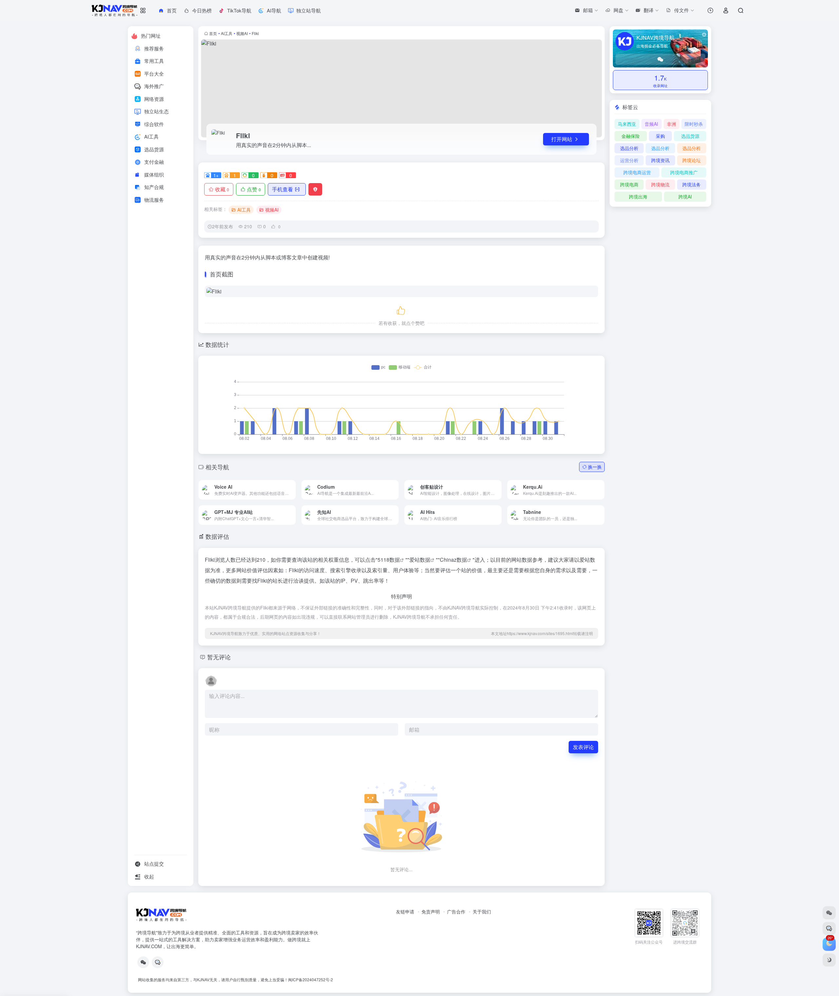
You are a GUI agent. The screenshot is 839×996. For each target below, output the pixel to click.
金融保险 (630, 136)
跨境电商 (629, 184)
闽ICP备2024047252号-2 (310, 979)
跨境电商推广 (684, 172)
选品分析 (629, 148)
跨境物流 (660, 184)
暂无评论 (219, 656)
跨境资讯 (660, 160)
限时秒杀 (694, 124)
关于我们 (482, 911)
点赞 (254, 189)
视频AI (242, 33)
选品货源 (690, 136)
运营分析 (629, 160)
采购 (660, 136)
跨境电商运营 (637, 172)
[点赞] (401, 309)
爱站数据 (419, 559)
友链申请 (405, 911)
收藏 (222, 189)
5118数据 (389, 559)
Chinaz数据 (453, 559)
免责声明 (430, 911)
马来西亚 (627, 124)
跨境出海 (638, 196)
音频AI (651, 124)
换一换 (595, 466)
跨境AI (685, 196)
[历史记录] (710, 10)
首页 (213, 33)
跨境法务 (691, 184)
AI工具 (226, 33)
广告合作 (456, 911)
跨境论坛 (691, 160)
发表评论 (583, 747)
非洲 (671, 124)
